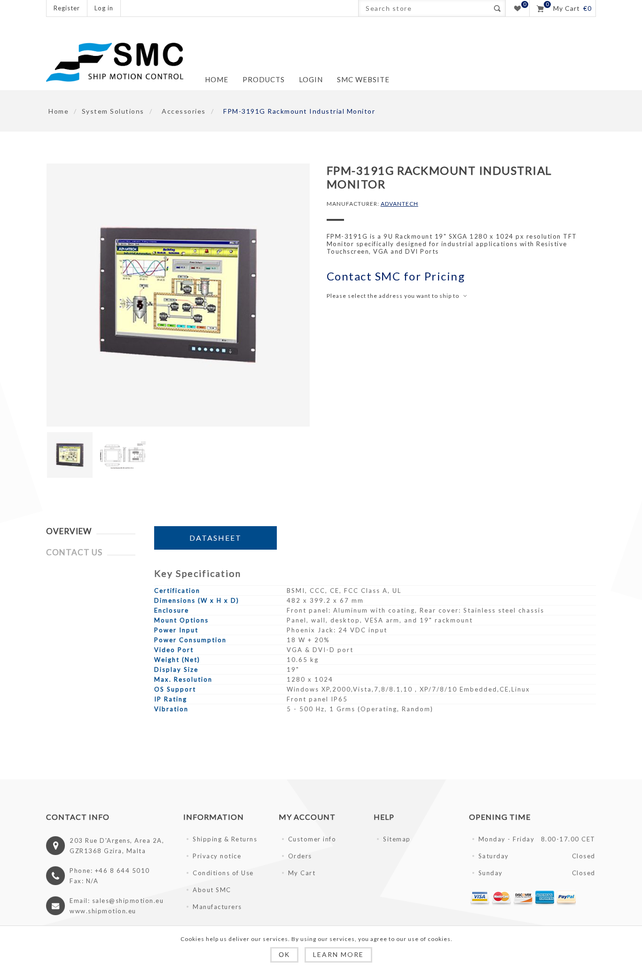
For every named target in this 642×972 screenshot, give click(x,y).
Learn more (338, 954)
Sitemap (397, 839)
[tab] (90, 531)
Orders (300, 856)
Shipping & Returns (225, 839)
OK (284, 954)
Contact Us (74, 552)
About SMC (212, 890)
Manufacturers (217, 906)
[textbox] (424, 8)
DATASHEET (215, 537)
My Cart (302, 873)
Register (67, 8)
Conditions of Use (223, 873)
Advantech (399, 203)
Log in (103, 8)
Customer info (312, 839)
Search (497, 8)
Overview (69, 531)
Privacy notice (217, 856)
